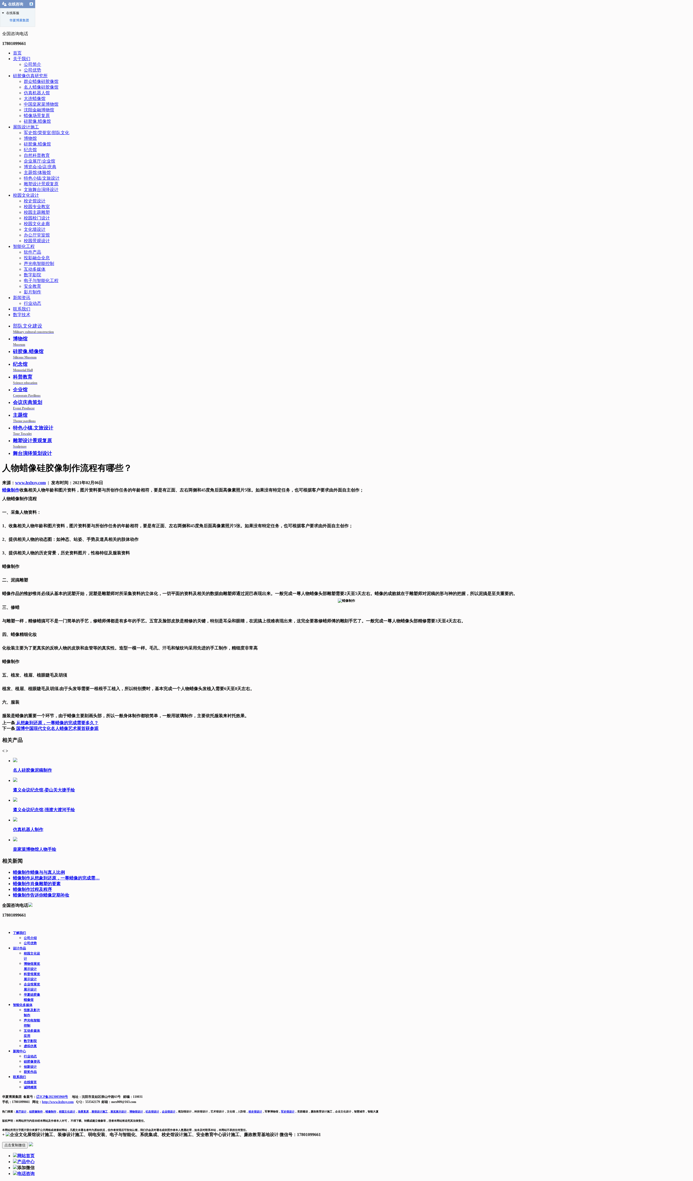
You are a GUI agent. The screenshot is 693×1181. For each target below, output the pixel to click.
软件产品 (32, 252)
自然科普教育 (37, 155)
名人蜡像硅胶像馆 (41, 87)
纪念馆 (30, 149)
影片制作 (32, 292)
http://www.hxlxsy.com (58, 1102)
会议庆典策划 (27, 405)
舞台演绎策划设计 (32, 453)
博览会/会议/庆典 (40, 166)
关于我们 (21, 58)
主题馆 (24, 417)
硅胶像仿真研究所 (30, 75)
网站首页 (26, 1155)
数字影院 (32, 275)
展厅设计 (21, 1111)
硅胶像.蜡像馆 (37, 121)
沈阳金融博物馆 (39, 110)
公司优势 (32, 70)
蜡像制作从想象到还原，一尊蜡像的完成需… (56, 878)
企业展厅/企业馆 (39, 161)
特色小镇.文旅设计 (33, 430)
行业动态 (32, 303)
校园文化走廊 (37, 223)
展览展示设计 (118, 1111)
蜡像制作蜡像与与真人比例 (39, 872)
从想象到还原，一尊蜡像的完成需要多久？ (57, 722)
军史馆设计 (288, 1111)
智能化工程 (24, 246)
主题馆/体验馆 (37, 172)
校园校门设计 (37, 218)
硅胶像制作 (36, 1111)
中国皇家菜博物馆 (41, 104)
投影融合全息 (37, 257)
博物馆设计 (136, 1111)
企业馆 (27, 392)
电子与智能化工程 (41, 280)
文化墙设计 (34, 229)
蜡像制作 (50, 1111)
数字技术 (21, 314)
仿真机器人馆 (37, 92)
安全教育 (32, 286)
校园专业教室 (37, 206)
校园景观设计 (37, 240)
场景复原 (83, 1111)
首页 (17, 53)
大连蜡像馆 (34, 98)
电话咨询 (26, 1173)
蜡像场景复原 (37, 115)
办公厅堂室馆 (37, 235)
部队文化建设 (33, 328)
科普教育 (25, 379)
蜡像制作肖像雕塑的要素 (37, 883)
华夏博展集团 (19, 20)
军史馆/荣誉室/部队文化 (46, 132)
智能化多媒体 (22, 1005)
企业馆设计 (168, 1111)
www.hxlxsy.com (30, 482)
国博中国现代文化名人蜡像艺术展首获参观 (57, 728)
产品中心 (26, 1161)
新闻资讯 (21, 297)
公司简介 (32, 64)
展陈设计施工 (26, 127)
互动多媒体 (34, 269)
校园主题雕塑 (37, 212)
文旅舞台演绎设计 (41, 189)
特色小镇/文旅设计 (42, 178)
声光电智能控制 (39, 263)
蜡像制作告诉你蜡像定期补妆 (41, 895)
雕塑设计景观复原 (41, 184)
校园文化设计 (26, 195)
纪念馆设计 (152, 1111)
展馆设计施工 (99, 1111)
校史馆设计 (34, 201)
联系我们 (21, 309)
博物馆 (30, 138)
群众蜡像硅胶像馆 (41, 81)
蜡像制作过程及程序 (32, 889)
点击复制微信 (14, 1145)
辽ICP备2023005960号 (52, 1097)
